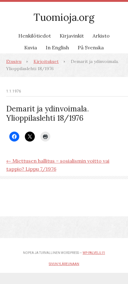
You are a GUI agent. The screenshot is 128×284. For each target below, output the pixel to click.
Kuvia (30, 47)
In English (57, 47)
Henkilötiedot (34, 36)
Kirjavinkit (72, 36)
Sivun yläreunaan (64, 264)
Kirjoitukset (46, 61)
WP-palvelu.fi (94, 253)
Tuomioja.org (64, 17)
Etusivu (13, 61)
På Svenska (91, 47)
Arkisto (101, 36)
